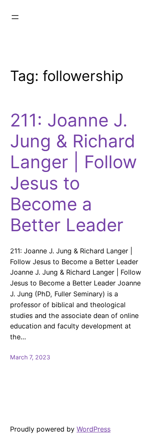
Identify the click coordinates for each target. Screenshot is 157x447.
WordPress (94, 429)
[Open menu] (15, 17)
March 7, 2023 (30, 357)
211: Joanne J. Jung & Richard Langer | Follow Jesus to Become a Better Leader (73, 173)
